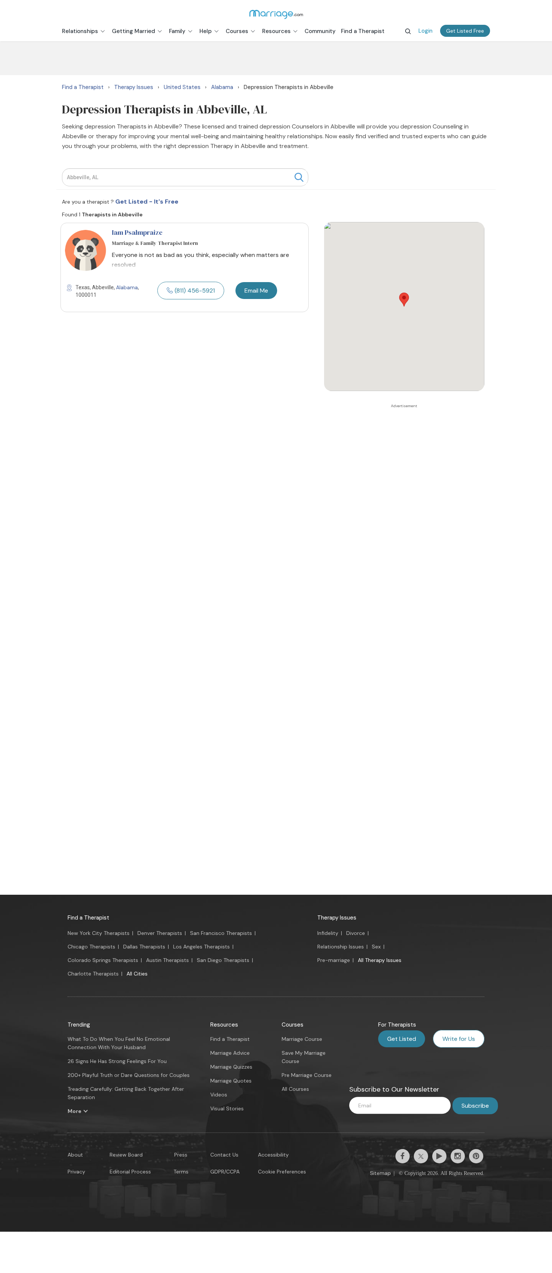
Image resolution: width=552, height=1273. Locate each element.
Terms (181, 1171)
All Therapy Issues (379, 960)
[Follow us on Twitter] (421, 1156)
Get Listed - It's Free (146, 201)
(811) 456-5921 (195, 290)
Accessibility (273, 1154)
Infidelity (327, 933)
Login (425, 31)
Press (180, 1154)
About (75, 1154)
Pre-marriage (333, 960)
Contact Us (224, 1154)
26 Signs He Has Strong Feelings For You (117, 1061)
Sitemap (380, 1173)
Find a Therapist (88, 917)
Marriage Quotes (231, 1080)
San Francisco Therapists (221, 933)
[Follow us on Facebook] (402, 1156)
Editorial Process (130, 1171)
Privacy (76, 1171)
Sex (376, 946)
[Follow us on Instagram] (458, 1156)
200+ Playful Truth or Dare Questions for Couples (129, 1075)
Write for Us (458, 1039)
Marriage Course (302, 1039)
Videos (218, 1094)
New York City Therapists (99, 933)
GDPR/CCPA (225, 1171)
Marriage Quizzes (231, 1066)
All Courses (295, 1089)
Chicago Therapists (91, 946)
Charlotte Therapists (93, 973)
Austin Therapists (167, 960)
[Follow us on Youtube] (439, 1156)
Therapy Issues (336, 917)
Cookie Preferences (282, 1171)
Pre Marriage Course (307, 1075)
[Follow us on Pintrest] (476, 1156)
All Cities (137, 973)
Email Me (256, 290)
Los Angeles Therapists (201, 946)
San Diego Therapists (223, 960)
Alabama (127, 287)
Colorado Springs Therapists (103, 960)
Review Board (126, 1154)
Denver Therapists (159, 933)
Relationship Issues (340, 946)
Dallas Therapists (144, 946)
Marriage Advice (230, 1053)
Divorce (355, 933)
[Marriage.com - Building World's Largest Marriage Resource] (276, 14)
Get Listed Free (465, 30)
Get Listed (401, 1039)
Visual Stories (227, 1108)
